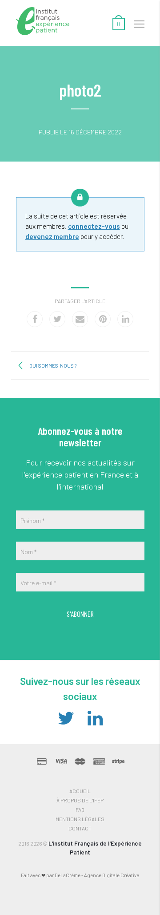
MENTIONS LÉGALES (80, 819)
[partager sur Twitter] (57, 319)
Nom (28, 551)
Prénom (32, 520)
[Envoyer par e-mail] (80, 319)
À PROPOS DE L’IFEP (80, 800)
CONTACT (80, 828)
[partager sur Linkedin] (125, 319)
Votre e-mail (38, 583)
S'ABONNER (80, 613)
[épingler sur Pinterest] (103, 319)
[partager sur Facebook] (35, 319)
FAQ (80, 809)
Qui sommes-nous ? (52, 365)
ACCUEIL (80, 791)
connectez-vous (94, 226)
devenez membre (52, 236)
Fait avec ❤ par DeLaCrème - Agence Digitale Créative (80, 875)
